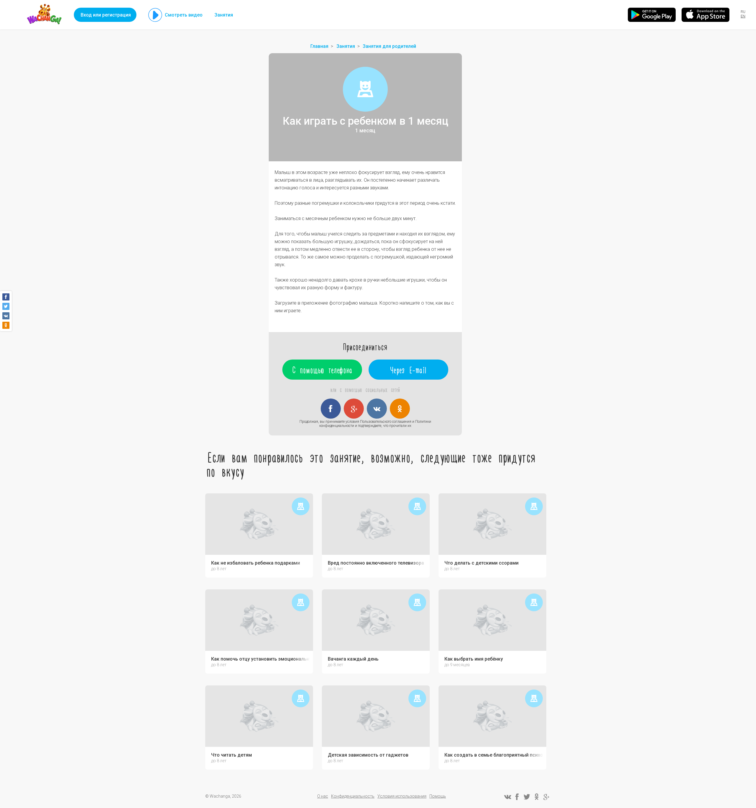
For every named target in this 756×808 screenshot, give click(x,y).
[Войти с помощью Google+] (354, 409)
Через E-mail (408, 369)
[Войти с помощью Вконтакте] (377, 409)
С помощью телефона (322, 369)
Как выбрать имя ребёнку (473, 659)
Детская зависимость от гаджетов (368, 755)
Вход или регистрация (106, 15)
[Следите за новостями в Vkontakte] (507, 797)
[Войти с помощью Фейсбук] (331, 409)
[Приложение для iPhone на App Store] (705, 15)
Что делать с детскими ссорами (481, 563)
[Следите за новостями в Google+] (546, 797)
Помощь (437, 796)
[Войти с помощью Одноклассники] (400, 409)
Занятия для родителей (389, 46)
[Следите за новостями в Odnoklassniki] (536, 797)
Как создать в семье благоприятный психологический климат (493, 755)
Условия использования (401, 796)
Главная (319, 46)
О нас (322, 796)
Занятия (223, 15)
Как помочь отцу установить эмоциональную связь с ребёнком (260, 659)
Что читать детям (231, 755)
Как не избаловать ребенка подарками (255, 563)
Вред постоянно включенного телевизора (376, 563)
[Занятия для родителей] (365, 89)
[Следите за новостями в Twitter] (526, 797)
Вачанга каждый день (353, 659)
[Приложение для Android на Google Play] (652, 15)
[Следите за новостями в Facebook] (517, 797)
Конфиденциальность (352, 796)
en (743, 16)
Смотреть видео (184, 15)
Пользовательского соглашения (385, 422)
